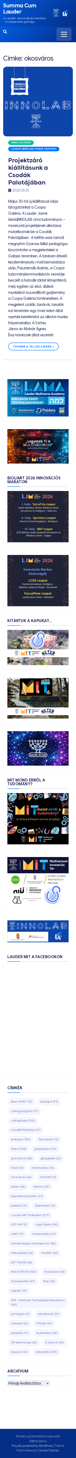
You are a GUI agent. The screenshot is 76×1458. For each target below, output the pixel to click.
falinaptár (49, 1139)
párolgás (20, 1314)
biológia (49, 1101)
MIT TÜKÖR (21, 1262)
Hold (17, 1168)
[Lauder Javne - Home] (56, 13)
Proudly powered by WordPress (32, 1446)
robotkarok (48, 1314)
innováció (21, 1177)
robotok (19, 1323)
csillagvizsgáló (24, 1111)
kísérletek (45, 1205)
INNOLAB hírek (21, 142)
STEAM (44, 1323)
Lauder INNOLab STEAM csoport (33, 149)
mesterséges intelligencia (33, 1243)
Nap (49, 1281)
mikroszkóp (22, 1253)
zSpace (19, 1352)
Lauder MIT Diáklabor (30, 1215)
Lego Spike (46, 1224)
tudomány (47, 1333)
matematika (44, 1234)
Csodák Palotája (26, 1130)
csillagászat (23, 1120)
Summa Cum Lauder (19, 8)
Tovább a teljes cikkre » (33, 346)
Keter (18, 1186)
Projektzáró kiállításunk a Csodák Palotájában (28, 171)
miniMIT (49, 1253)
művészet (54, 1272)
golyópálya (45, 1149)
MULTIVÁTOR (23, 1272)
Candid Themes (48, 1450)
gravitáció (22, 1158)
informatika (43, 1168)
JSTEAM (47, 1177)
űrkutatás (47, 1352)
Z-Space (54, 1342)
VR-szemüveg (24, 1342)
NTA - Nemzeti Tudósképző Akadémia (38, 1302)
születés (19, 1333)
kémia (42, 1186)
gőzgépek (51, 1158)
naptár (19, 1291)
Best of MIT (21, 1101)
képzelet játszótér (27, 1196)
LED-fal (19, 1224)
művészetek (23, 1281)
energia (21, 1139)
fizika (18, 1149)
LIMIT (17, 1234)
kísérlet (19, 1205)
